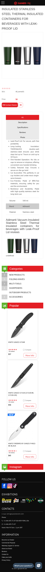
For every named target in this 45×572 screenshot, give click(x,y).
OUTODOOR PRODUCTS (20, 292)
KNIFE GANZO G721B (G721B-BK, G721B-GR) (21, 394)
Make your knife (7, 557)
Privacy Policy (6, 560)
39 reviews (12, 351)
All (22, 117)
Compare (28, 350)
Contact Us (5, 554)
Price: (4, 99)
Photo (22, 137)
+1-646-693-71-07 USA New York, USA (16, 521)
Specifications (22, 127)
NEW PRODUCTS (17, 275)
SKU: (3, 92)
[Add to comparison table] (20, 105)
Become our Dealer (8, 540)
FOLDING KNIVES (17, 279)
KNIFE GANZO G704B (16, 342)
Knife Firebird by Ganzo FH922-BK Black (22, 445)
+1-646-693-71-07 (10, 524)
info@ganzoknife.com (15, 514)
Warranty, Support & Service (10, 546)
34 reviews (12, 452)
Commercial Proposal (8, 543)
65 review (11, 402)
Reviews (22, 132)
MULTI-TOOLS (15, 284)
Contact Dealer (11, 105)
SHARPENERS (15, 288)
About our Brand (7, 549)
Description (22, 122)
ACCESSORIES (16, 297)
